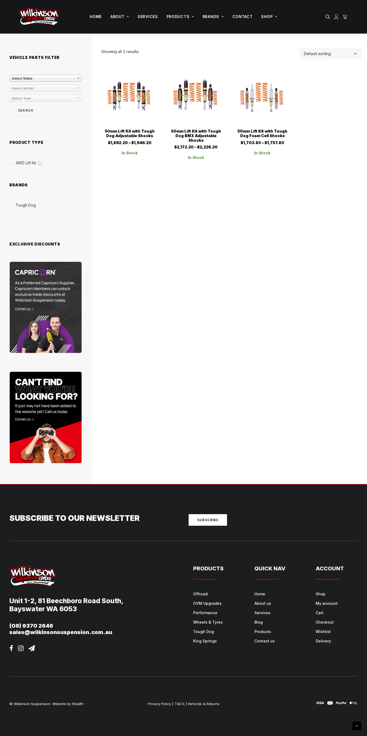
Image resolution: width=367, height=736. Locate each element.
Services (148, 16)
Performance (205, 612)
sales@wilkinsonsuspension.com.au (60, 632)
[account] (336, 16)
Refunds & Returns (204, 704)
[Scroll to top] (356, 725)
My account (327, 603)
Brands (211, 16)
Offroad (200, 594)
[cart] (344, 16)
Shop (267, 16)
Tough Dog (203, 631)
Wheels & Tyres (208, 622)
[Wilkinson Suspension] (39, 16)
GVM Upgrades (207, 603)
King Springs (205, 641)
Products (178, 16)
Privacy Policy (159, 704)
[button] (328, 16)
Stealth (78, 704)
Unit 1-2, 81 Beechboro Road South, (66, 601)
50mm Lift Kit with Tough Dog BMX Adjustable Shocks (196, 136)
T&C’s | (181, 704)
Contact (242, 16)
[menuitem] (96, 16)
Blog (258, 622)
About (117, 16)
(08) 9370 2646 (31, 626)
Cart (319, 612)
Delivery (323, 641)
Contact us (264, 641)
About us (262, 603)
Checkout (325, 622)
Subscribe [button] (207, 520)
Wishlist (323, 631)
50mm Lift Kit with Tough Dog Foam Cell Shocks (262, 133)
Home (96, 16)
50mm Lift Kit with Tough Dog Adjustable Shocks (130, 133)
